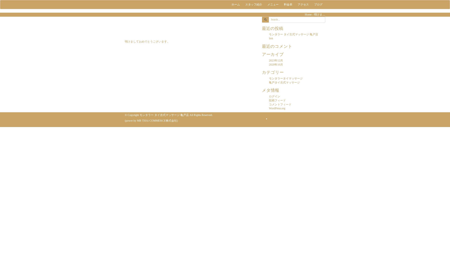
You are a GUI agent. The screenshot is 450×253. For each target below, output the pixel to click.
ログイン (274, 96)
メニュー (273, 4)
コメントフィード (280, 104)
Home (308, 14)
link (271, 38)
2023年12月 (276, 60)
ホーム (236, 4)
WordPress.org (277, 108)
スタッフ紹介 (253, 4)
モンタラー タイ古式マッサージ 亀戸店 (293, 34)
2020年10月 (276, 64)
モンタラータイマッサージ (286, 78)
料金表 (288, 4)
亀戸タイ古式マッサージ (284, 82)
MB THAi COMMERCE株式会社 (157, 120)
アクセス (303, 4)
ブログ (318, 4)
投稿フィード (277, 100)
